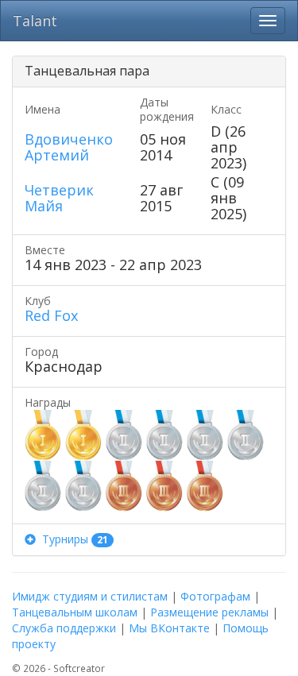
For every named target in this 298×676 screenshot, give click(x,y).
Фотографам (215, 596)
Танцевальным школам (74, 612)
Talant (35, 20)
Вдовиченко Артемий (69, 146)
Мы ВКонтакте (169, 627)
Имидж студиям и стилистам (90, 596)
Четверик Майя (59, 197)
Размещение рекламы (209, 612)
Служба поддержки (64, 627)
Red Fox (51, 315)
